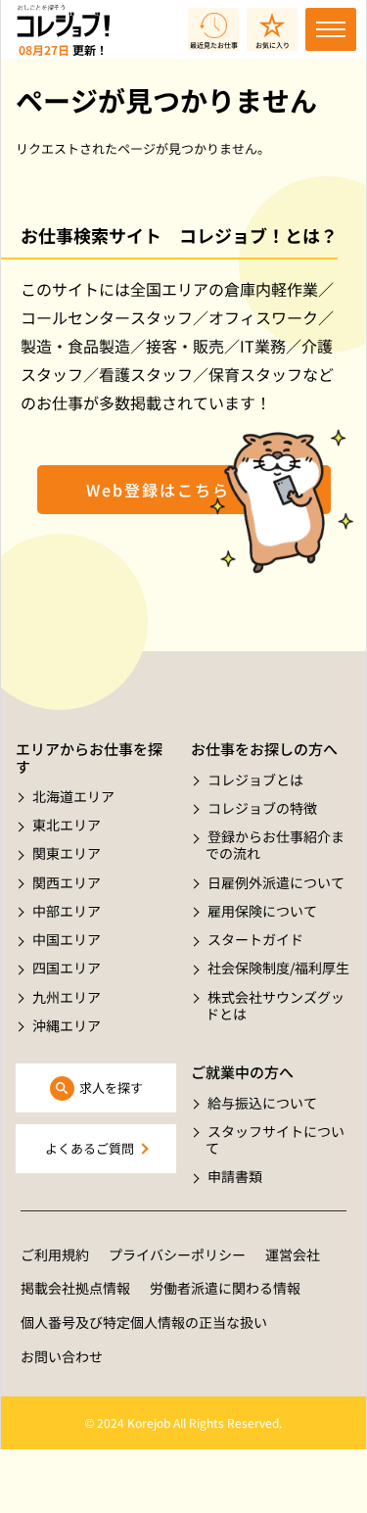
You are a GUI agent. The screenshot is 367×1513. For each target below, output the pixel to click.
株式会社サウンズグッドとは (275, 1005)
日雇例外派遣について (275, 882)
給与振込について (262, 1102)
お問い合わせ (62, 1356)
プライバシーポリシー (177, 1254)
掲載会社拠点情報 (75, 1288)
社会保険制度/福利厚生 (278, 967)
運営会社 (292, 1254)
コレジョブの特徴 (262, 808)
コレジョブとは (255, 779)
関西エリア (66, 882)
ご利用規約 (55, 1254)
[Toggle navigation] (330, 29)
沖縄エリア (66, 1025)
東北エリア (66, 824)
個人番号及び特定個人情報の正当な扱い (144, 1322)
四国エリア (66, 967)
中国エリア (66, 939)
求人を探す (111, 1087)
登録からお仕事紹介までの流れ (275, 845)
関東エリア (66, 853)
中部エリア (66, 911)
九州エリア (66, 997)
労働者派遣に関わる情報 (225, 1288)
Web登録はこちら (158, 489)
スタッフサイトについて (275, 1139)
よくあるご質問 (89, 1148)
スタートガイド (255, 939)
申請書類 (234, 1176)
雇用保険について (262, 911)
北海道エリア (73, 796)
